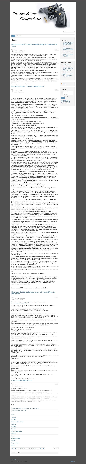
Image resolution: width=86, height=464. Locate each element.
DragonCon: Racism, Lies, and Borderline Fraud (27, 86)
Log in (63, 98)
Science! (13, 429)
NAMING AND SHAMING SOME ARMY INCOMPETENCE (68, 55)
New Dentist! (65, 47)
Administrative (15, 438)
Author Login (18, 36)
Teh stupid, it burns (17, 422)
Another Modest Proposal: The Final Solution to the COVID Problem (25, 408)
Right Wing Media (16, 431)
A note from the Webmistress (21, 380)
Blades (13, 440)
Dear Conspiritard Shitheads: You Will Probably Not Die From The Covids (34, 45)
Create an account (65, 100)
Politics (13, 424)
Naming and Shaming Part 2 (68, 52)
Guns (12, 415)
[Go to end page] (43, 448)
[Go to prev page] (15, 448)
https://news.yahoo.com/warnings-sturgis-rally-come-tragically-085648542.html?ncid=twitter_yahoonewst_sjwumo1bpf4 (28, 302)
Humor (13, 433)
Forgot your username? (65, 101)
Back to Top (72, 461)
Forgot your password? (65, 102)
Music (13, 436)
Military (13, 419)
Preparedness (15, 443)
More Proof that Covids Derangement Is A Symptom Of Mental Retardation (33, 293)
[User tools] (56, 50)
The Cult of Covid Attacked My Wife (19, 410)
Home (13, 36)
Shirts (13, 445)
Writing (13, 426)
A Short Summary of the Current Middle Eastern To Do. (68, 49)
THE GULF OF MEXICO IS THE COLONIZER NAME (67, 44)
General (13, 417)
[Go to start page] (12, 448)
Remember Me (65, 96)
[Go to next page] (40, 448)
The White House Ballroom (68, 42)
